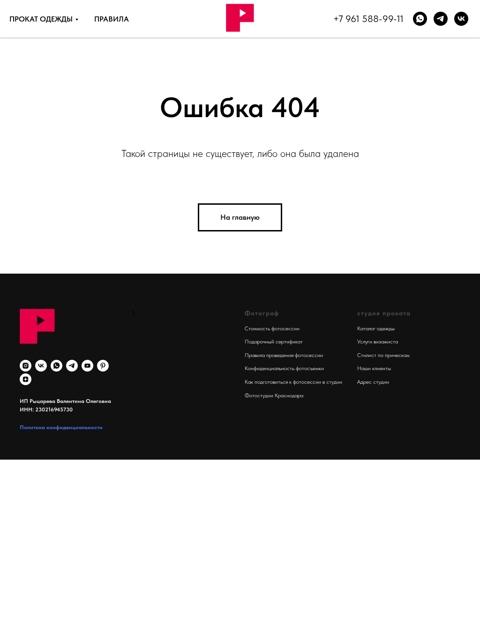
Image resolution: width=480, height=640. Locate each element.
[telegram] (72, 366)
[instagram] (25, 366)
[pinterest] (103, 366)
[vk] (461, 19)
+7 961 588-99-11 (368, 18)
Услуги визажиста (377, 341)
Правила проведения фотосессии (284, 355)
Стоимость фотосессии (272, 328)
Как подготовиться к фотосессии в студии (293, 382)
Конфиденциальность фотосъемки (284, 368)
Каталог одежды (376, 328)
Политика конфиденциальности (61, 427)
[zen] (25, 379)
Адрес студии (373, 382)
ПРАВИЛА (111, 19)
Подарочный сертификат (274, 341)
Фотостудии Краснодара (274, 395)
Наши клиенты (374, 368)
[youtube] (87, 366)
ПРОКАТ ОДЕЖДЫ (41, 19)
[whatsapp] (420, 19)
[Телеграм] (441, 19)
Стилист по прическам (383, 355)
